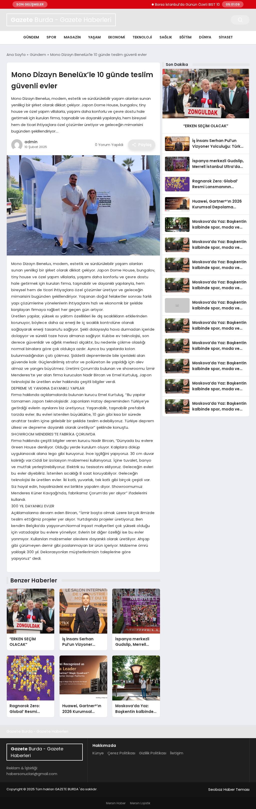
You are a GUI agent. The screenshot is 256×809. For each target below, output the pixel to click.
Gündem (31, 37)
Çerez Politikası (121, 753)
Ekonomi (116, 37)
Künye (98, 753)
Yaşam (94, 37)
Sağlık (166, 37)
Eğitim (186, 37)
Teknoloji (142, 37)
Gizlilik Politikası (152, 753)
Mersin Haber (116, 803)
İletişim (176, 753)
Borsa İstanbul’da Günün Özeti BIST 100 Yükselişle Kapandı (190, 4)
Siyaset (226, 37)
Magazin (72, 37)
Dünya (205, 37)
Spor (51, 37)
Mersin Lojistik (140, 803)
